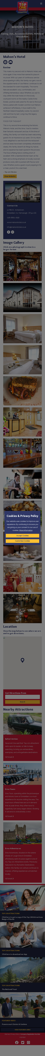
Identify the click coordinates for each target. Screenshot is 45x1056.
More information (26, 530)
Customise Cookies (22, 541)
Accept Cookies (22, 536)
